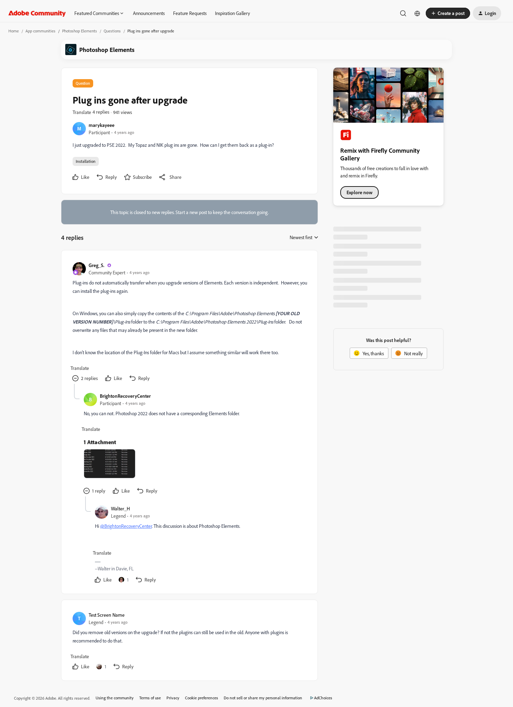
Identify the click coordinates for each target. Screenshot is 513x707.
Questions (112, 30)
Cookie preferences (201, 697)
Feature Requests (190, 13)
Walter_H (120, 508)
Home (13, 30)
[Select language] (417, 13)
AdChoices (323, 697)
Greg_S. (96, 265)
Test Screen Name (107, 615)
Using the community (115, 697)
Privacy (172, 697)
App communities (40, 30)
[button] (448, 13)
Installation (86, 161)
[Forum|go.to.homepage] (37, 13)
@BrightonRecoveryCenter (126, 526)
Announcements (149, 13)
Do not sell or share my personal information (263, 697)
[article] (189, 322)
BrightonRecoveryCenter (125, 396)
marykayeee (101, 125)
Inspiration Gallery (232, 13)
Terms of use (150, 697)
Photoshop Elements (79, 30)
